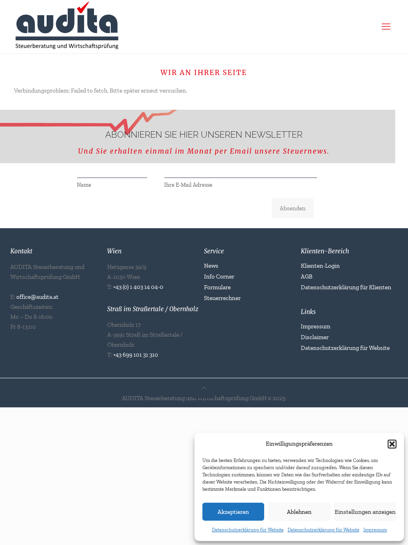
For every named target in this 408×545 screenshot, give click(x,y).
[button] (392, 444)
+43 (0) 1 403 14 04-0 (138, 286)
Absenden (293, 208)
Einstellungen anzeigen (365, 511)
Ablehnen (299, 511)
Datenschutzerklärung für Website (248, 530)
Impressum (375, 530)
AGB (306, 276)
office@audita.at (37, 296)
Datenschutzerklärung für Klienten (346, 287)
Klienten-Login (320, 265)
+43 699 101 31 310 (135, 354)
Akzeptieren (233, 511)
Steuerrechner (222, 298)
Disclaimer (315, 337)
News (211, 265)
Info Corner (219, 276)
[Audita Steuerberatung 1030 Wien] (198, 24)
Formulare (217, 287)
